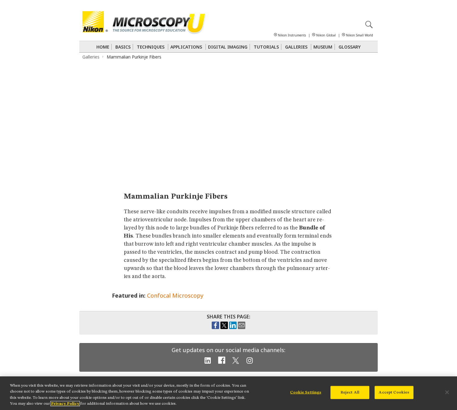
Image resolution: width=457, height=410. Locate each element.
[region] (228, 393)
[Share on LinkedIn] (233, 327)
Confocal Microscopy (175, 295)
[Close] (447, 392)
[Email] (241, 327)
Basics (123, 47)
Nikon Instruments (292, 35)
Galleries (296, 47)
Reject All (349, 392)
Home (102, 47)
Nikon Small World (359, 35)
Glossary (350, 47)
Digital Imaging (227, 47)
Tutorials (266, 47)
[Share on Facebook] (215, 327)
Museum (322, 47)
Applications (186, 47)
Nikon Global (326, 35)
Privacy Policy (65, 404)
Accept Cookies (394, 392)
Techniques (150, 47)
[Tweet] (224, 327)
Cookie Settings (305, 392)
